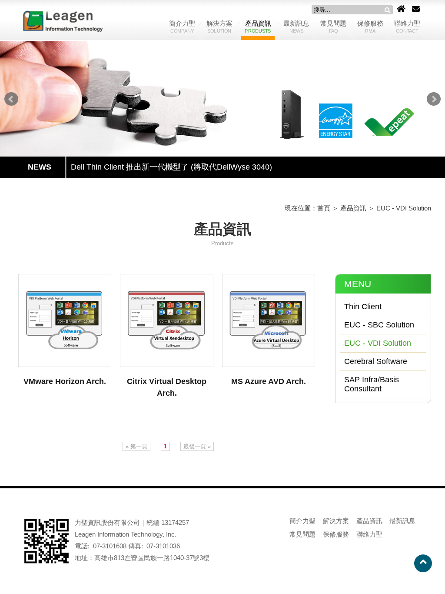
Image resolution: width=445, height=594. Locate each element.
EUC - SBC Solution (379, 324)
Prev (11, 99)
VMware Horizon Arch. (64, 381)
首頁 (323, 208)
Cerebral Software (375, 361)
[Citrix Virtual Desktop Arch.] (166, 320)
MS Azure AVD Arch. (268, 381)
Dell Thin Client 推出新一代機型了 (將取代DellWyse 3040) (171, 167)
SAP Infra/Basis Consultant (371, 384)
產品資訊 (258, 26)
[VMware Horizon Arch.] (65, 320)
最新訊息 (296, 26)
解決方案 (219, 26)
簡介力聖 (182, 26)
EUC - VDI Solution (403, 208)
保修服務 (370, 26)
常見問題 (333, 26)
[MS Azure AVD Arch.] (268, 320)
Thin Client (363, 306)
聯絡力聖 (407, 26)
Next (434, 99)
